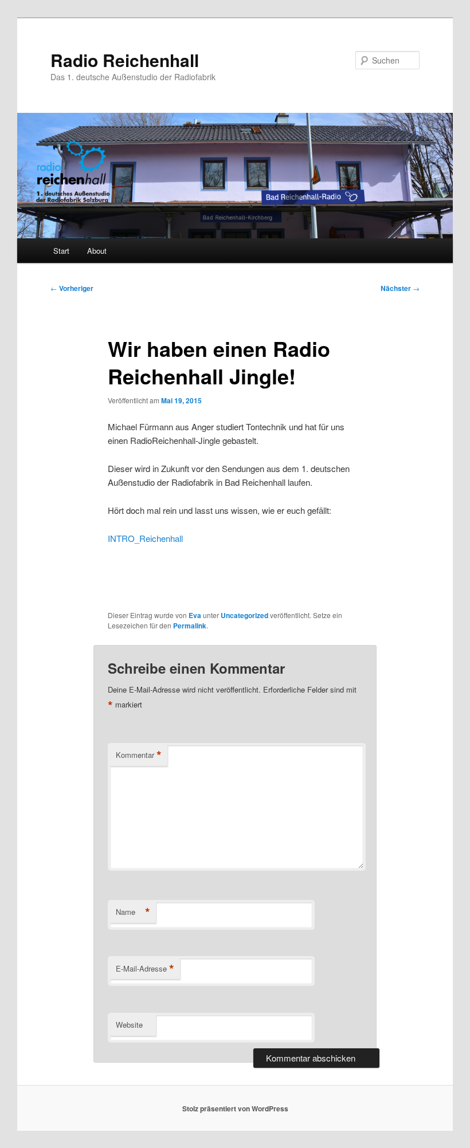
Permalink (189, 625)
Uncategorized (244, 615)
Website (129, 1024)
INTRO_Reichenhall (145, 538)
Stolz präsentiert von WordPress (235, 1108)
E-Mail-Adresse (145, 969)
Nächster (400, 288)
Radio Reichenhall (124, 60)
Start (61, 250)
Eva (195, 615)
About (97, 250)
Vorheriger (71, 288)
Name (133, 912)
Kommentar (139, 755)
